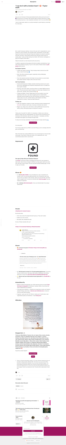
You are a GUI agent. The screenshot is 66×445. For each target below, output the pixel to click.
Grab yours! (38, 295)
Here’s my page (42, 179)
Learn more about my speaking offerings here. (37, 274)
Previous (19, 379)
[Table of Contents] (1, 222)
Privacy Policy (40, 434)
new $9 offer (47, 276)
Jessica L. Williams (20, 11)
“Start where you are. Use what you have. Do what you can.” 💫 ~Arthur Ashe (27, 409)
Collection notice (40, 438)
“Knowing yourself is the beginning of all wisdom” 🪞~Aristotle (27, 401)
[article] (33, 403)
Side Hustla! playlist (28, 183)
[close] (42, 416)
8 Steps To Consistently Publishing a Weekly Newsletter (27, 226)
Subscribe (58, 1)
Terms (36, 438)
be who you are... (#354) (19, 403)
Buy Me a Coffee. (25, 174)
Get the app (38, 440)
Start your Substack (30, 440)
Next (47, 379)
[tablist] (19, 386)
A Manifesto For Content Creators (22, 211)
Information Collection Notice (32, 434)
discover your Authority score (37, 290)
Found (18, 160)
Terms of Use (38, 433)
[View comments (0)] (20, 15)
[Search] (52, 2)
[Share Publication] (54, 2)
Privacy (33, 438)
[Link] (14, 68)
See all (17, 423)
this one (19, 105)
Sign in (63, 1)
